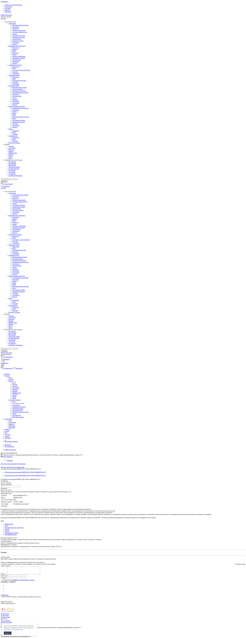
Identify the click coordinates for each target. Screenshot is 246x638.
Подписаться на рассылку (5, 614)
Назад (10, 377)
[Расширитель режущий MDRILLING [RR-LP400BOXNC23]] (25, 475)
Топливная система (18, 35)
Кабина (14, 49)
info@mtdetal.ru (8, 456)
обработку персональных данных (23, 580)
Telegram (10, 460)
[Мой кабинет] (2, 371)
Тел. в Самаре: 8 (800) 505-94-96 (6, 621)
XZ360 (7, 531)
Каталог (11, 379)
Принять (7, 633)
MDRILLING (9, 524)
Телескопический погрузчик (14, 527)
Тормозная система (18, 37)
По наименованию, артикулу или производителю (16, 636)
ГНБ (6, 526)
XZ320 (7, 529)
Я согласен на (18, 580)
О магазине (12, 422)
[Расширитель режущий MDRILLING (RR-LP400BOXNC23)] (25, 472)
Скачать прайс (5, 617)
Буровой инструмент (11, 533)
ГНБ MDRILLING (11, 534)
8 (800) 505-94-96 (6, 15)
